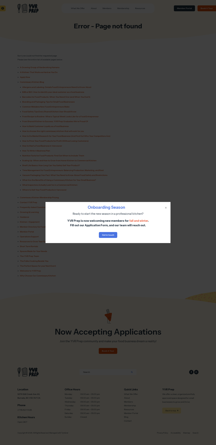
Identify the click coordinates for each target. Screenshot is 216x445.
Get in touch (108, 235)
